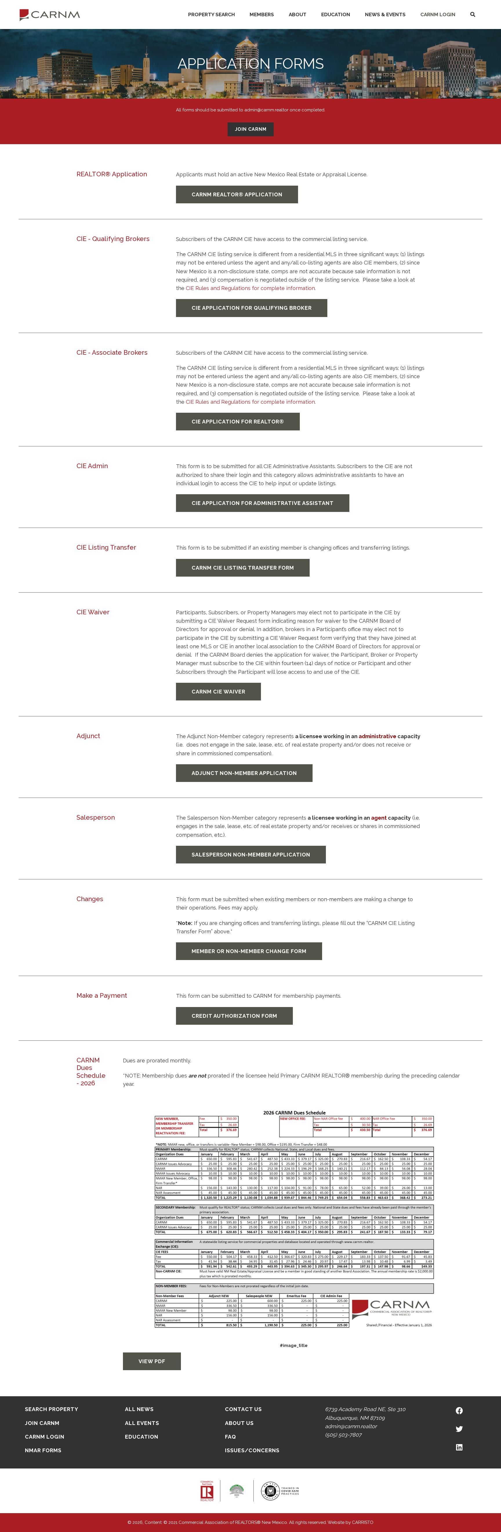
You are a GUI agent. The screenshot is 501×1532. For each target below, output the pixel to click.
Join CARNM (250, 129)
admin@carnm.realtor (351, 1426)
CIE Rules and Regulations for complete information (250, 288)
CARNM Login (437, 14)
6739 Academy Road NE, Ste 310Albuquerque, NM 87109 (365, 1413)
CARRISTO (362, 1522)
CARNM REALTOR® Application (237, 194)
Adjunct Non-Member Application (244, 773)
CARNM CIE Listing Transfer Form (243, 568)
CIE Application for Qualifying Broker (252, 308)
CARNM (50, 14)
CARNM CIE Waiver (218, 692)
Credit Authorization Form (234, 1016)
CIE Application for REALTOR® (238, 422)
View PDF (152, 1361)
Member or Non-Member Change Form (249, 951)
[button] (472, 15)
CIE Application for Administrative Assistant (263, 503)
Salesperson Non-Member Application (251, 855)
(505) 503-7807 (343, 1435)
